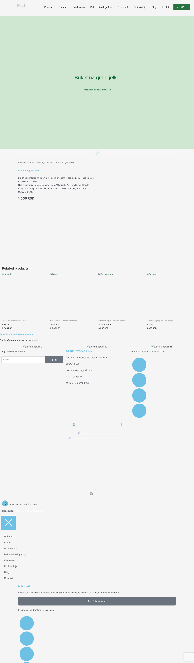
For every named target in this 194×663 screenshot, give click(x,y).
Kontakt (166, 7)
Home (21, 162)
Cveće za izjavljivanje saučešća (39, 162)
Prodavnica (79, 7)
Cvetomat (123, 7)
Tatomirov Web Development (28, 510)
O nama (63, 7)
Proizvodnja (139, 7)
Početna (48, 7)
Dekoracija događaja (101, 7)
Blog (154, 7)
